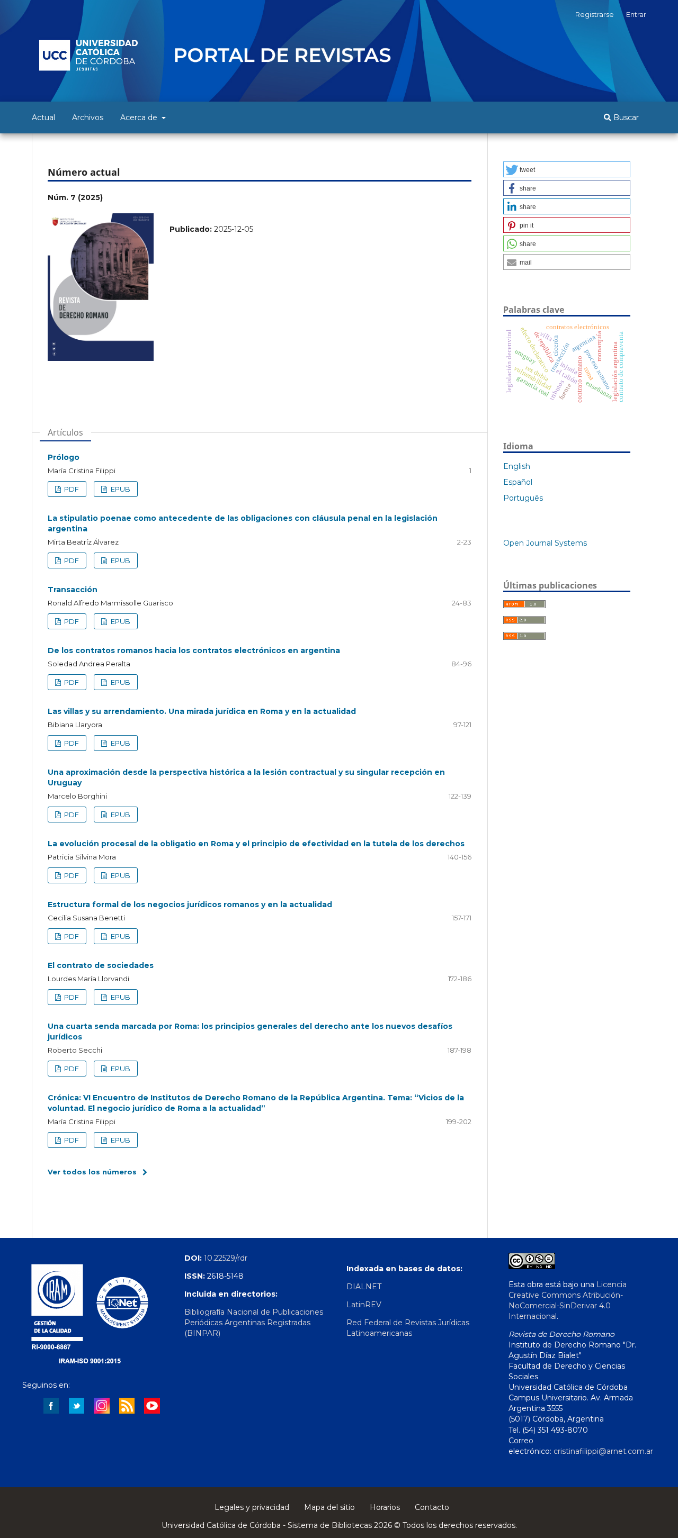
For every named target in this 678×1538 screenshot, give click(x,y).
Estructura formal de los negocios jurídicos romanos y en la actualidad (190, 904)
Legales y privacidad (252, 1507)
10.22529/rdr (225, 1258)
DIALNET (363, 1286)
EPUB (119, 489)
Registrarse (594, 14)
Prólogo (63, 457)
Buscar (625, 117)
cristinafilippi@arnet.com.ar (603, 1451)
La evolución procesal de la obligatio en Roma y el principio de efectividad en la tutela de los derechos (256, 843)
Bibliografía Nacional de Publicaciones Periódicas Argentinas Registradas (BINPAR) (253, 1322)
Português (523, 498)
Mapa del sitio (329, 1507)
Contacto (432, 1507)
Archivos (87, 117)
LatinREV (363, 1304)
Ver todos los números (92, 1172)
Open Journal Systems (545, 543)
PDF (71, 489)
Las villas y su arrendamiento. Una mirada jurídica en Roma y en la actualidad (202, 711)
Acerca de (139, 117)
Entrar (636, 14)
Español (517, 482)
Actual (43, 117)
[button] (566, 169)
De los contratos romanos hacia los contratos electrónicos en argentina (194, 650)
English (516, 466)
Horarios (385, 1507)
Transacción (72, 589)
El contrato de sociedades (101, 965)
